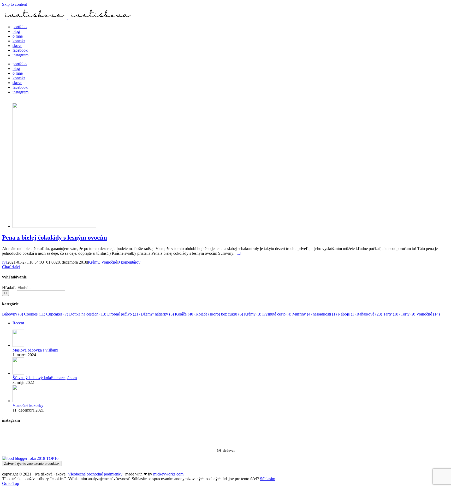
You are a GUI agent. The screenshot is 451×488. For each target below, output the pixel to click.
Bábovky (12, 314)
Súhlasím (267, 479)
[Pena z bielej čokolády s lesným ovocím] (54, 226)
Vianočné (109, 262)
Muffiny (302, 314)
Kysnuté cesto (276, 314)
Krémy (93, 262)
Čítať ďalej (11, 267)
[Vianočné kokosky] (18, 400)
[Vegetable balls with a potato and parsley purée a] (114, 437)
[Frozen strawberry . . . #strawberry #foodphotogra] (114, 431)
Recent (18, 323)
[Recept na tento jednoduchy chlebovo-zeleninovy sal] (337, 437)
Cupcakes (57, 314)
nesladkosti (325, 314)
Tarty (391, 314)
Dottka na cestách (87, 314)
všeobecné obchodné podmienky (95, 474)
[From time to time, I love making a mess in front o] (114, 442)
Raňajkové (369, 314)
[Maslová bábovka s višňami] (18, 345)
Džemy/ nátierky (157, 314)
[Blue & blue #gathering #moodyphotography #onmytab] (337, 431)
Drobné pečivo (123, 314)
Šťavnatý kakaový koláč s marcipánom (45, 378)
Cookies (34, 314)
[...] (238, 253)
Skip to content (14, 4)
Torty (408, 314)
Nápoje (346, 314)
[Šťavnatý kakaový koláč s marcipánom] (18, 373)
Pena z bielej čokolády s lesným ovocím (54, 237)
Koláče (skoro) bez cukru (219, 314)
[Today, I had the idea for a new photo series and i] (337, 442)
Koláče (184, 314)
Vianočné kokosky (28, 405)
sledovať (229, 451)
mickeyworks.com (168, 474)
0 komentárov (129, 262)
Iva (4, 262)
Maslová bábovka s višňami (35, 350)
